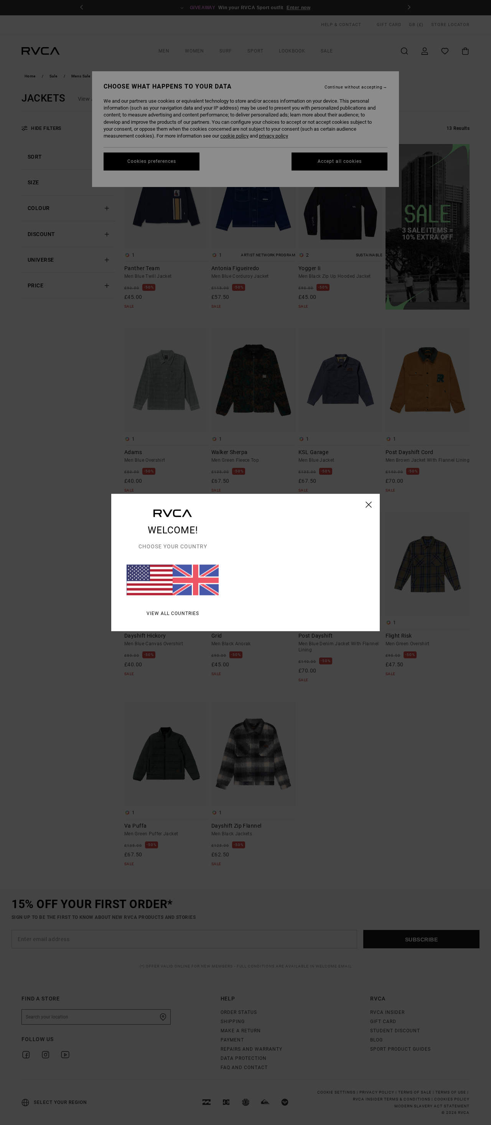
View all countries (173, 613)
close (369, 505)
